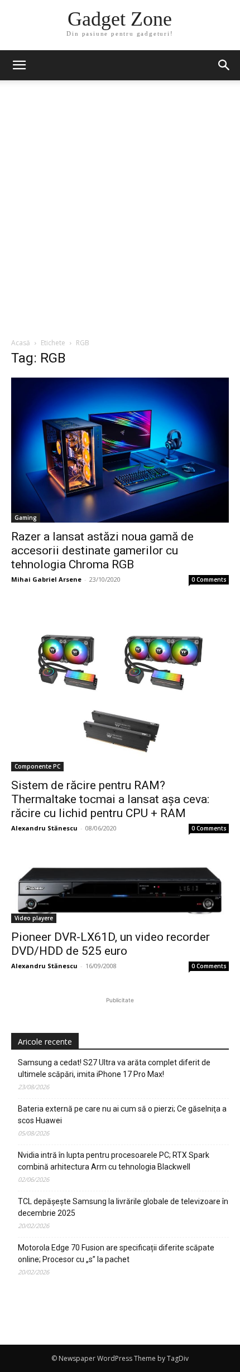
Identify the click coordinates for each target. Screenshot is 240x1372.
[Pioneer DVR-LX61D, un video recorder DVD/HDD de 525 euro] (120, 890)
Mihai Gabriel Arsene (46, 579)
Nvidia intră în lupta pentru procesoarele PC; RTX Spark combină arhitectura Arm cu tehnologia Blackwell (113, 1161)
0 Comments (209, 579)
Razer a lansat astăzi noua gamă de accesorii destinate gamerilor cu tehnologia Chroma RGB (102, 550)
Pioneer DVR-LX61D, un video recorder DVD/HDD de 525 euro (110, 944)
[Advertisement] (120, 212)
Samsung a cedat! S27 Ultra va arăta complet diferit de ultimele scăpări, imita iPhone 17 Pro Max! (114, 1068)
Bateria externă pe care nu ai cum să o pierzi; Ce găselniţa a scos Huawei (122, 1114)
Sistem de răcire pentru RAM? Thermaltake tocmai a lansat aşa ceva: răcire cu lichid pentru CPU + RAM (110, 799)
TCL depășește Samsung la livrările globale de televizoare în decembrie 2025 (123, 1207)
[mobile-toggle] (19, 65)
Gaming (26, 517)
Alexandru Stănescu (44, 828)
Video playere (34, 918)
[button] (224, 65)
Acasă (20, 342)
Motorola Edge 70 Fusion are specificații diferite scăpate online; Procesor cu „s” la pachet (116, 1253)
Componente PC (37, 766)
